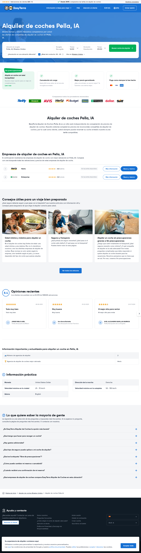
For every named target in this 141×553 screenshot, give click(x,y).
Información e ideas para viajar (57, 8)
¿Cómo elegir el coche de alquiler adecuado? (52, 521)
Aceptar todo (128, 545)
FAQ (78, 8)
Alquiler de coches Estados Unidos (31, 493)
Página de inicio (11, 493)
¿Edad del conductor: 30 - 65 (51, 54)
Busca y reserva (129, 169)
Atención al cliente (90, 8)
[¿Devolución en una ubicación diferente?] (6, 54)
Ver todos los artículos (70, 270)
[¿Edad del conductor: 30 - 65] (39, 54)
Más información (112, 169)
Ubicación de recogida (13, 47)
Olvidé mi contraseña (79, 518)
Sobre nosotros (42, 515)
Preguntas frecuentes (44, 518)
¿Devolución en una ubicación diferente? (21, 54)
